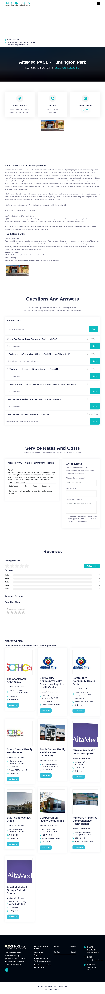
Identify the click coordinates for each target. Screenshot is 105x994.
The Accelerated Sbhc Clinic (17, 680)
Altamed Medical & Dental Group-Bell (83, 752)
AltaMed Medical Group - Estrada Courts (17, 890)
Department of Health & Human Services (42, 966)
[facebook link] (6, 970)
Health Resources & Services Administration (42, 960)
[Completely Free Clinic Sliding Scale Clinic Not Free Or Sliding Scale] (81, 493)
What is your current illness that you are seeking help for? (32, 339)
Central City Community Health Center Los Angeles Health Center (52, 682)
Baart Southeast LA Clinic (18, 819)
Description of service (74, 499)
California (35, 68)
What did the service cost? (75, 478)
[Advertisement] (52, 22)
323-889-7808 (51, 112)
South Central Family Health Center (19, 751)
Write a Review (92, 566)
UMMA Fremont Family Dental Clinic (52, 819)
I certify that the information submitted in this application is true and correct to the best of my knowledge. (82, 518)
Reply (95, 346)
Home (27, 68)
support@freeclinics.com (20, 45)
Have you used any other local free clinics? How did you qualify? (34, 399)
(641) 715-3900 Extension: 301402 (23, 42)
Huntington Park (46, 68)
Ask (93, 329)
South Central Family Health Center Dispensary (52, 752)
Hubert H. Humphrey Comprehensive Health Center (84, 820)
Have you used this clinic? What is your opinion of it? (29, 414)
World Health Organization (38, 954)
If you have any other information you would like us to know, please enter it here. (42, 384)
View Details (13, 705)
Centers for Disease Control (41, 948)
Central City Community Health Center (83, 681)
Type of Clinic (71, 489)
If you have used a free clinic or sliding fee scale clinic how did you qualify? (39, 354)
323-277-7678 (52, 109)
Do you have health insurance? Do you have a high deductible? (33, 369)
